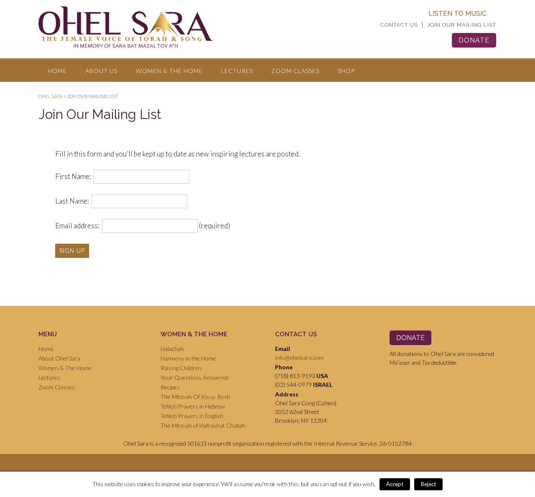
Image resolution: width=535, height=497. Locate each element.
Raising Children (180, 367)
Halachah (172, 348)
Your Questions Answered (194, 377)
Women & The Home (169, 70)
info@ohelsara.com (299, 357)
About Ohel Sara (59, 358)
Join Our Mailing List (461, 25)
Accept (394, 484)
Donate (474, 40)
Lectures (237, 70)
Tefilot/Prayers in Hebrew (192, 406)
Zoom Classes (295, 70)
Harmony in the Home (188, 358)
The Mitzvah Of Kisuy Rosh (195, 396)
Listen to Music (457, 14)
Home (57, 70)
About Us (101, 70)
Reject (428, 484)
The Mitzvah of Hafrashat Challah (202, 425)
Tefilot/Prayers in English (191, 415)
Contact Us (399, 25)
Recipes (170, 387)
